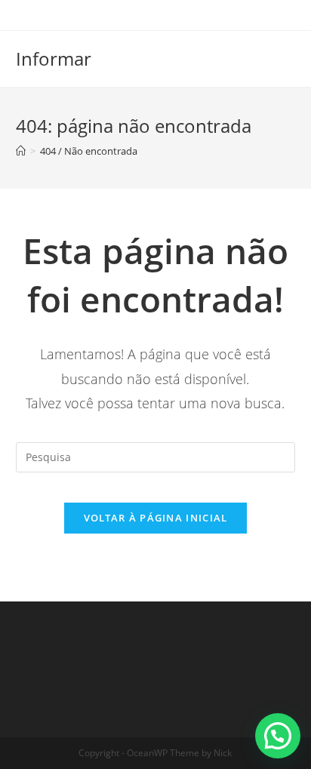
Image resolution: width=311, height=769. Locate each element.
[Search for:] (156, 455)
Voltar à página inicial (156, 517)
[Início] (21, 151)
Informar (53, 58)
